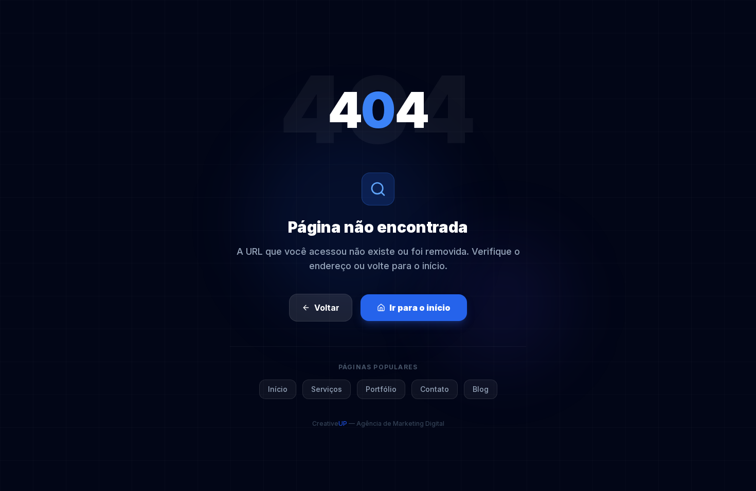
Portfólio (381, 389)
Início (277, 389)
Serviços (326, 389)
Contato (434, 389)
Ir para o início (420, 308)
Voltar (326, 308)
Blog (481, 389)
